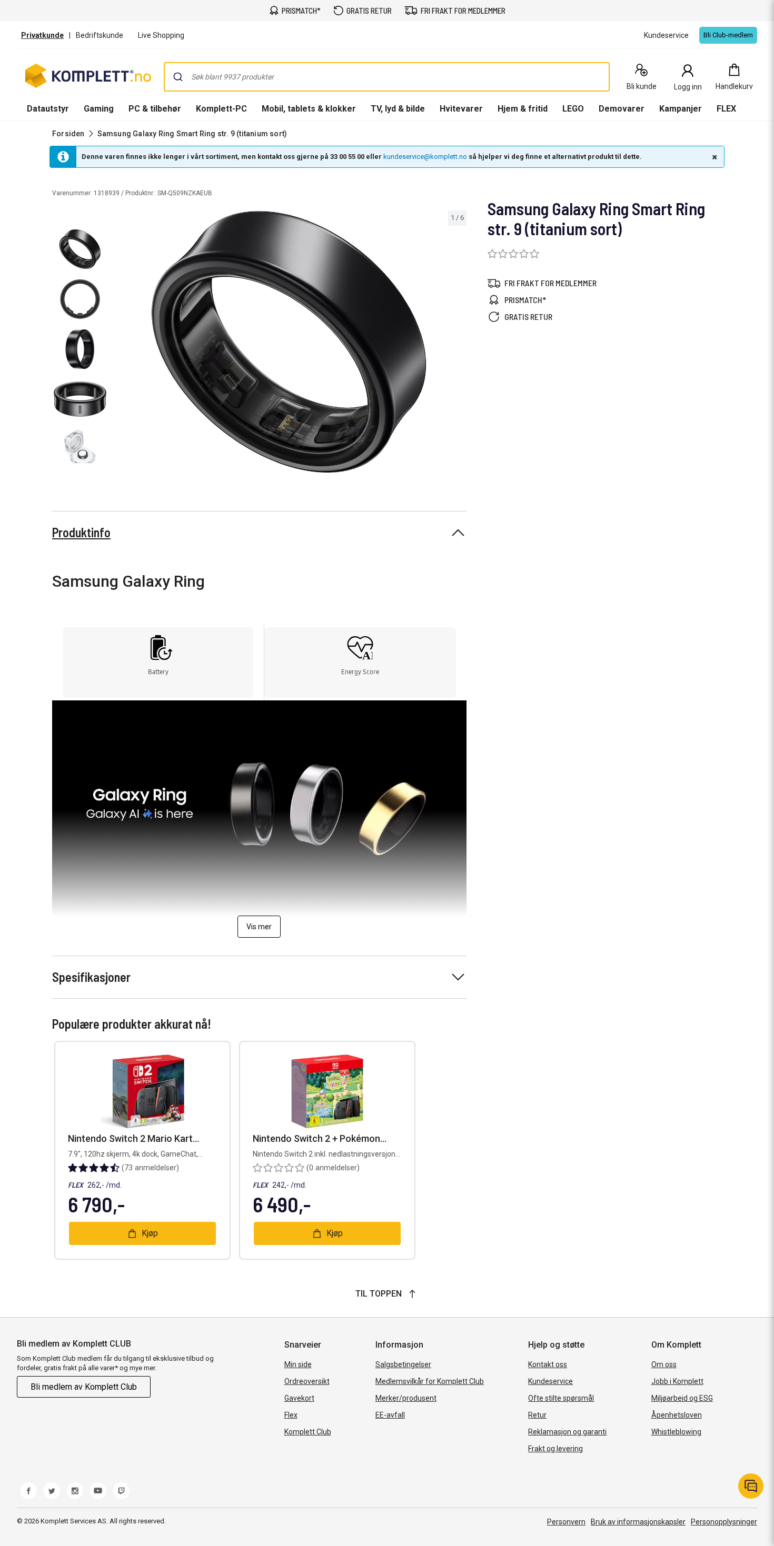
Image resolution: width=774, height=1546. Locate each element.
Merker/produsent (405, 1398)
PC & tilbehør (154, 109)
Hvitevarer (461, 109)
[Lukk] (713, 156)
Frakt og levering (555, 1448)
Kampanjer (680, 109)
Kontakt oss (547, 1364)
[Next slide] (457, 343)
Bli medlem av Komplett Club (84, 1387)
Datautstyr (48, 109)
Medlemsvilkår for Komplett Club (429, 1381)
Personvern (566, 1522)
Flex (290, 1415)
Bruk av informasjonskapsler (638, 1522)
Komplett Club (307, 1432)
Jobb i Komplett (677, 1381)
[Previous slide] (120, 343)
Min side (298, 1364)
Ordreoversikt (307, 1381)
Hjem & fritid (523, 109)
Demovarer (621, 109)
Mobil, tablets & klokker (309, 109)
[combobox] (387, 77)
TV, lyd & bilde (398, 109)
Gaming (99, 109)
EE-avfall (390, 1415)
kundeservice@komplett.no (425, 156)
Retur (537, 1415)
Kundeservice (550, 1381)
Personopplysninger (724, 1522)
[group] (289, 341)
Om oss (664, 1364)
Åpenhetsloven (676, 1415)
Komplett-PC (221, 109)
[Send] (178, 76)
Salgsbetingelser (403, 1364)
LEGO (573, 109)
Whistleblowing (676, 1432)
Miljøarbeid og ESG (682, 1398)
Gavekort (299, 1398)
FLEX (726, 109)
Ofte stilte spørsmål (561, 1398)
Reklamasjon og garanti (567, 1432)
